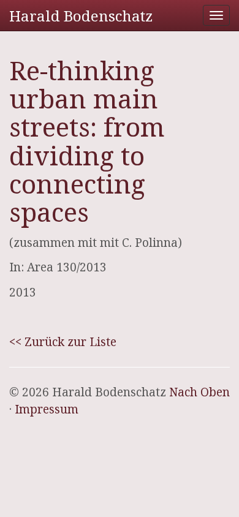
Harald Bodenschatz (81, 16)
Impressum (46, 409)
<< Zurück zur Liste (62, 342)
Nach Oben (199, 392)
